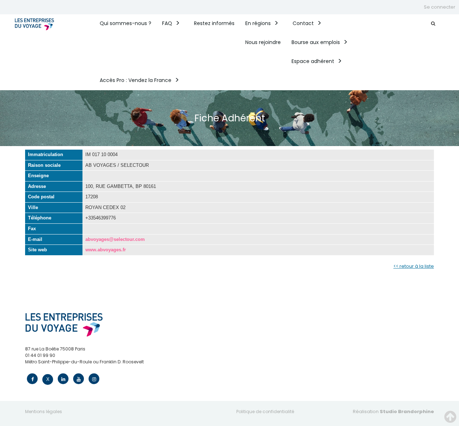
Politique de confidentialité (265, 411)
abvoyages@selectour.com (115, 239)
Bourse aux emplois (316, 42)
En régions (258, 23)
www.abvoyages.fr (105, 249)
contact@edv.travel (46, 368)
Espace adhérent (313, 61)
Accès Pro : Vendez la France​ (135, 80)
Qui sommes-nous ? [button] (125, 23)
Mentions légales (43, 411)
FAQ (167, 23)
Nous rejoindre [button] (263, 42)
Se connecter (439, 7)
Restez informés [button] (214, 23)
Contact (303, 23)
